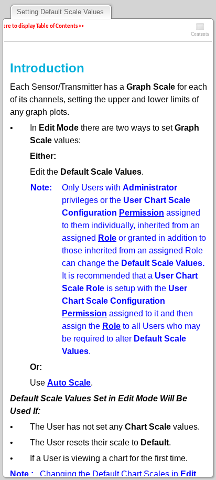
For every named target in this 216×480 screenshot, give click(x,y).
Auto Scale (69, 382)
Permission (141, 212)
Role (107, 237)
